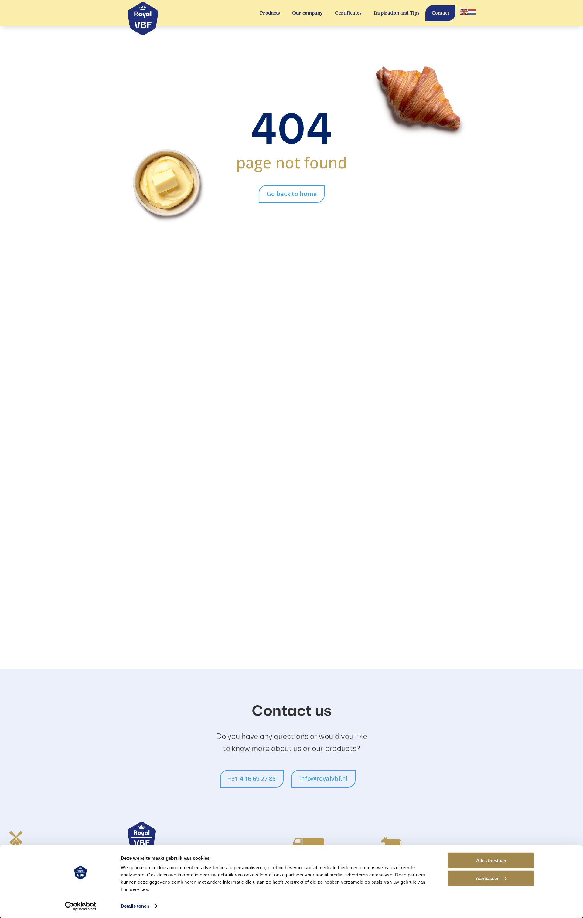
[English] (464, 11)
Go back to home (292, 194)
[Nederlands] (472, 11)
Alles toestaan (491, 860)
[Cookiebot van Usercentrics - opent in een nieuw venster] (80, 906)
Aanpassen (487, 878)
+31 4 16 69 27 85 (252, 778)
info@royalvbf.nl (323, 778)
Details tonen (135, 906)
